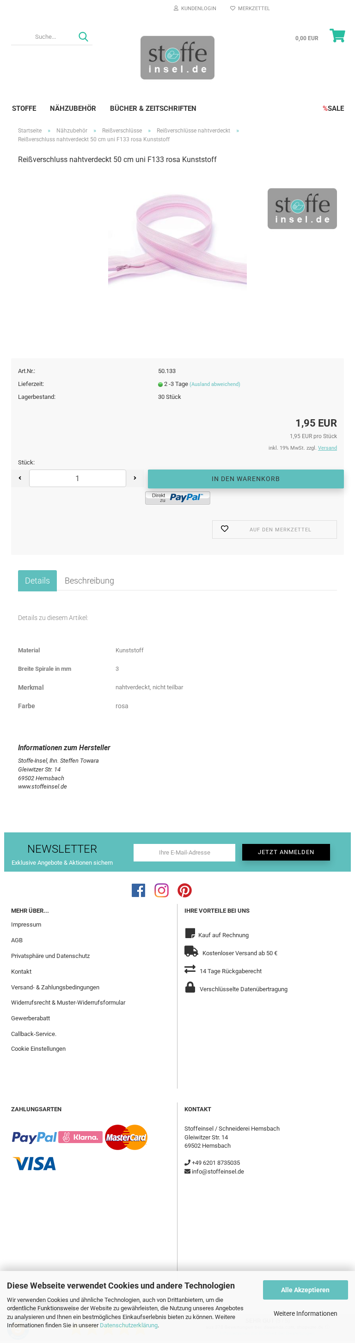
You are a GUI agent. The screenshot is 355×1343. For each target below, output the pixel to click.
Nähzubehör (73, 108)
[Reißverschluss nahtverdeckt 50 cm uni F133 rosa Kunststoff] (177, 242)
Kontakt (21, 971)
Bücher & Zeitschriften (153, 108)
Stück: (26, 462)
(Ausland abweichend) (215, 384)
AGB (17, 940)
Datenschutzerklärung (129, 1325)
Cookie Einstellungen (38, 1048)
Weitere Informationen (305, 1313)
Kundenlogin (197, 9)
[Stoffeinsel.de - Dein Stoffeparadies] (177, 57)
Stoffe (24, 108)
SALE (333, 108)
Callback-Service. (33, 1033)
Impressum (26, 924)
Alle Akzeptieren (305, 1290)
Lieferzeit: (31, 383)
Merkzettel (252, 9)
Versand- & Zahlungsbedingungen (55, 987)
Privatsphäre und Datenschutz (50, 955)
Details (37, 580)
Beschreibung (89, 580)
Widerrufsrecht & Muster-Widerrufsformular (68, 1002)
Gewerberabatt (30, 1018)
